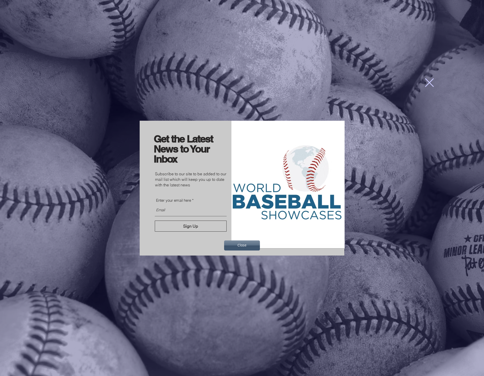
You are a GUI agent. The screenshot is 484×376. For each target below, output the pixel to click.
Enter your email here (173, 200)
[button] (429, 82)
